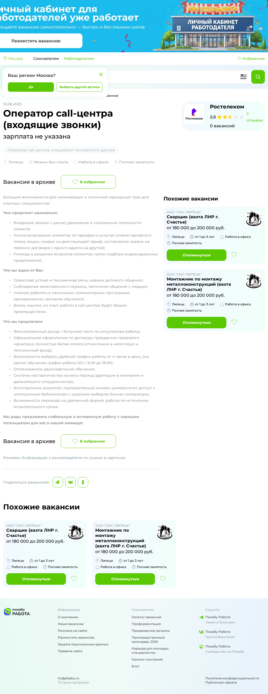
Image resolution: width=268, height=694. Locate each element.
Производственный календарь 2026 (148, 639)
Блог (136, 666)
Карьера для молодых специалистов (150, 650)
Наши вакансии (70, 624)
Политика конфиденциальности (232, 678)
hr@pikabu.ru (68, 678)
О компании (68, 617)
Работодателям (79, 58)
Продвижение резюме (151, 631)
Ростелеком (227, 107)
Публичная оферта (221, 682)
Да (31, 87)
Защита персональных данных (83, 644)
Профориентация (146, 624)
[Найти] (258, 77)
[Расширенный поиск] (243, 77)
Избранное (254, 58)
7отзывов (255, 117)
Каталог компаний (147, 659)
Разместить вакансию (76, 637)
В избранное (92, 182)
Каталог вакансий (146, 617)
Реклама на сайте (72, 631)
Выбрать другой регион (79, 87)
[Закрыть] (101, 74)
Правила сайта (70, 651)
